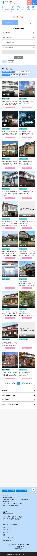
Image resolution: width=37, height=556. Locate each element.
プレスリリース (7, 529)
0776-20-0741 (9, 513)
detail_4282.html (27, 94)
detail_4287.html (10, 365)
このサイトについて (8, 537)
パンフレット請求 (9, 490)
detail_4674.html (27, 335)
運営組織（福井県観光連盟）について (13, 524)
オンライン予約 (27, 23)
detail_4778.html (27, 275)
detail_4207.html (10, 124)
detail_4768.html (10, 305)
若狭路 (3, 61)
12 (22, 383)
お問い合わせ (22, 490)
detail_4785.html (27, 185)
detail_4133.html (10, 215)
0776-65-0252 (9, 497)
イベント (23, 9)
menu (34, 3)
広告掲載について (8, 540)
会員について (6, 535)
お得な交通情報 (29, 2)
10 (14, 383)
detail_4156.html (27, 124)
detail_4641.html (10, 94)
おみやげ (33, 9)
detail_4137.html (10, 155)
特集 (2, 9)
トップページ (4, 11)
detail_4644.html (10, 245)
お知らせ (5, 532)
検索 (19, 57)
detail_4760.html (10, 335)
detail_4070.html (27, 155)
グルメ (28, 9)
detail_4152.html (27, 365)
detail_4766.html (27, 305)
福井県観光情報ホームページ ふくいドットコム (9, 2)
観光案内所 (6, 527)
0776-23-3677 (9, 501)
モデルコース (7, 9)
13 (26, 383)
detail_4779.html (27, 245)
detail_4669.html (10, 185)
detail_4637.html (10, 275)
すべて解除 (11, 61)
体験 (18, 9)
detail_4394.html (27, 215)
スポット (13, 9)
